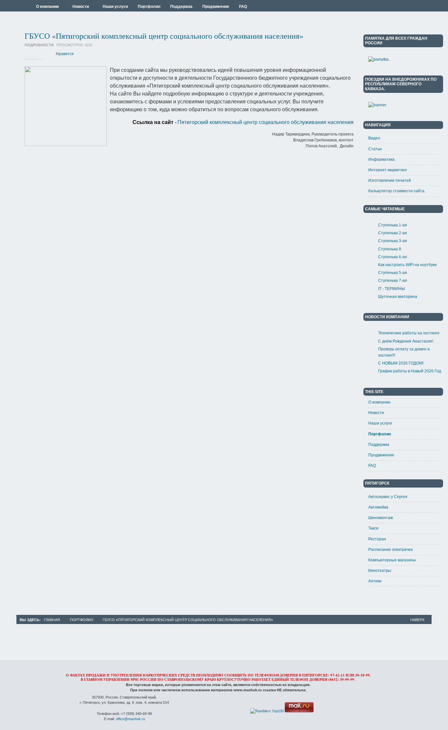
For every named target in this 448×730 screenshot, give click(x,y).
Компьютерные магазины (392, 560)
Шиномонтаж (380, 517)
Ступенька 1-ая (392, 225)
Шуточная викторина (397, 296)
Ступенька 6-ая (392, 257)
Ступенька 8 (389, 249)
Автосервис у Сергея (387, 496)
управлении (116, 679)
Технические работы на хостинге (408, 333)
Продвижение (381, 455)
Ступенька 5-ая (392, 272)
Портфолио (379, 434)
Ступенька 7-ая (392, 280)
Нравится (65, 54)
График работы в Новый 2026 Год (409, 371)
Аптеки (374, 581)
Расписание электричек (390, 549)
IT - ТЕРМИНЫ (391, 288)
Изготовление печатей (389, 180)
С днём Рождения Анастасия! (405, 341)
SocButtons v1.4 (33, 59)
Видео (374, 138)
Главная (52, 620)
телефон (299, 679)
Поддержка (378, 444)
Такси (373, 528)
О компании (379, 402)
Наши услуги (380, 423)
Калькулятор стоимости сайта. (396, 191)
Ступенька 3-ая (392, 241)
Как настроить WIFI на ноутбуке (407, 264)
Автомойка (378, 507)
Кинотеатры (379, 570)
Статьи (375, 149)
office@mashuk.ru (130, 719)
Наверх (417, 620)
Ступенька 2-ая (392, 233)
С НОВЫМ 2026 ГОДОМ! (400, 363)
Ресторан (377, 539)
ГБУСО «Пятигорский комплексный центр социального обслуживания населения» (164, 36)
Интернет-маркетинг (387, 170)
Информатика (381, 159)
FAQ (372, 465)
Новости (376, 412)
